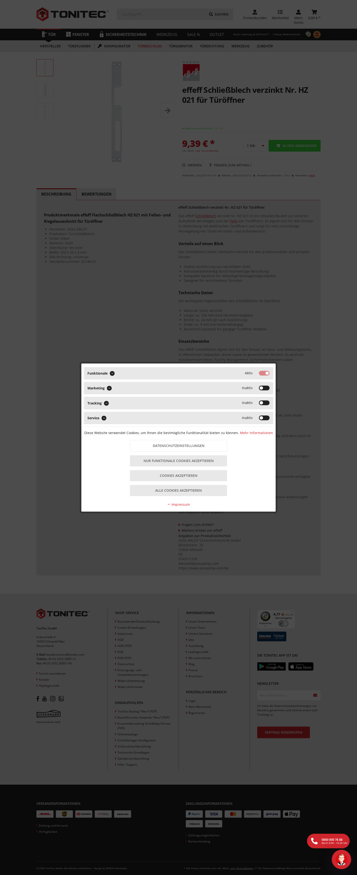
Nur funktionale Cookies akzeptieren (179, 460)
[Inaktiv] (264, 388)
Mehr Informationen (256, 432)
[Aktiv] (264, 373)
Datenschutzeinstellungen (178, 445)
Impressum (180, 504)
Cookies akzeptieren (178, 475)
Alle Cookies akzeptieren (178, 490)
